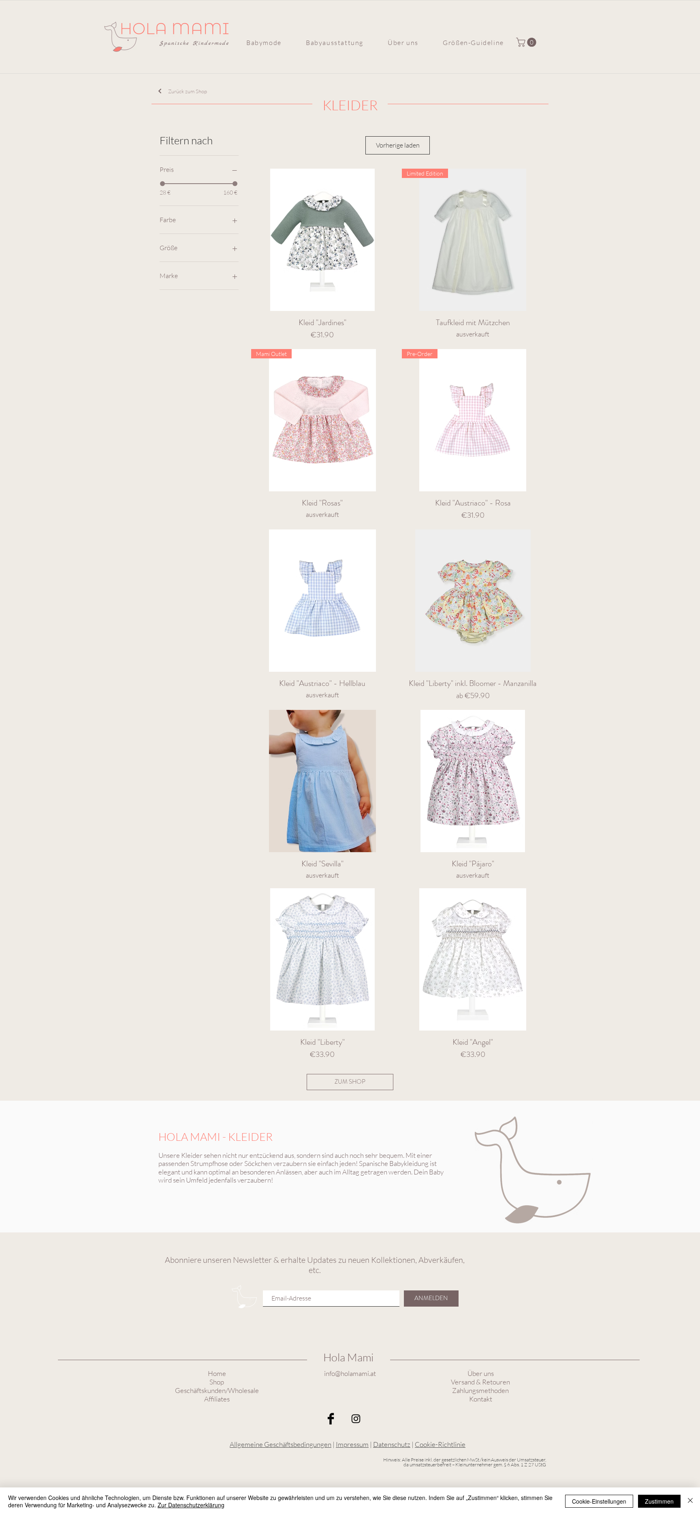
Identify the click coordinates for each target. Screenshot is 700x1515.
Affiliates (217, 1399)
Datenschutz (391, 1444)
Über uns (480, 1373)
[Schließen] (690, 1501)
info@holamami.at (350, 1373)
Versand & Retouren (480, 1382)
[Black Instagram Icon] (356, 1419)
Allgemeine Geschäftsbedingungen (280, 1444)
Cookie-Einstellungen (599, 1501)
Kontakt (480, 1399)
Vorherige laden (398, 145)
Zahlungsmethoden (480, 1390)
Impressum (352, 1444)
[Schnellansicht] (322, 240)
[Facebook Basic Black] (331, 1419)
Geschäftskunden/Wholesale (217, 1390)
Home (217, 1373)
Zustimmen (659, 1501)
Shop (216, 1382)
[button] (264, 43)
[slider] (162, 184)
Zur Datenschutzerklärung (191, 1505)
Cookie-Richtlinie (440, 1444)
